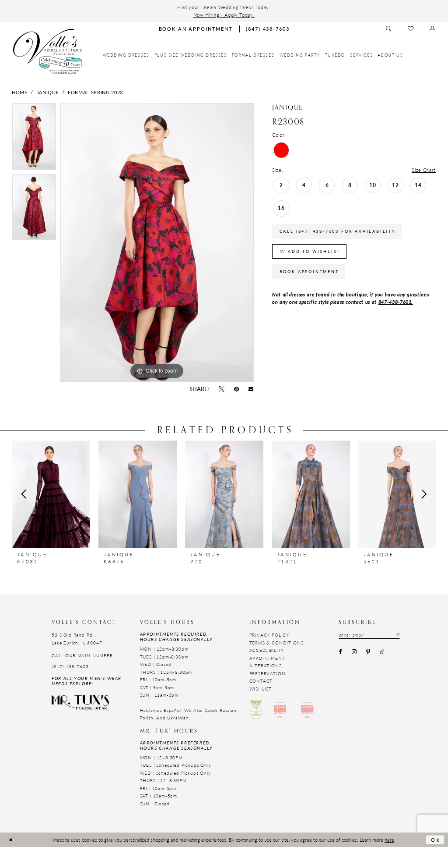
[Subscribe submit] (397, 635)
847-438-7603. (395, 301)
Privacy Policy (269, 635)
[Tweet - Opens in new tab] (221, 389)
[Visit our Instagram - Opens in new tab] (354, 652)
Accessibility (266, 650)
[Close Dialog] (11, 840)
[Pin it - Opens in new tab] (236, 389)
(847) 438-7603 (70, 666)
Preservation (267, 673)
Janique (48, 92)
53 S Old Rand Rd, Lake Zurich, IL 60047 (77, 638)
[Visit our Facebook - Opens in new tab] (340, 652)
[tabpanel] (34, 138)
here (389, 839)
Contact (261, 681)
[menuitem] (126, 55)
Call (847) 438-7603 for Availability (338, 231)
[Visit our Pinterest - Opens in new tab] (368, 652)
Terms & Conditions (276, 643)
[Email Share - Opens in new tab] (251, 389)
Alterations (265, 665)
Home (20, 92)
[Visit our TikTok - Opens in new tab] (382, 652)
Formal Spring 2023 (95, 92)
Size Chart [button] (424, 169)
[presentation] (51, 494)
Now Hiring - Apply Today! (224, 14)
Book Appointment (309, 271)
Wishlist (260, 689)
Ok (436, 839)
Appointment (267, 658)
